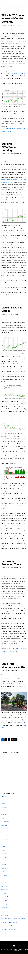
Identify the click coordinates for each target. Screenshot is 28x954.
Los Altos (3, 832)
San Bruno (4, 875)
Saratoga (3, 893)
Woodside (4, 907)
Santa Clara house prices (9, 179)
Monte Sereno (5, 854)
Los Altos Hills (5, 836)
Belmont (3, 800)
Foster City (4, 825)
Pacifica (3, 864)
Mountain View (5, 857)
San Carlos (4, 879)
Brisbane (3, 803)
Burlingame (4, 807)
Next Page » (14, 739)
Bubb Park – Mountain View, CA (13, 665)
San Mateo (4, 886)
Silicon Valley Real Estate (10, 3)
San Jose (3, 882)
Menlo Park (4, 843)
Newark (3, 861)
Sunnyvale (4, 900)
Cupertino (4, 814)
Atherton (3, 796)
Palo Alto (3, 868)
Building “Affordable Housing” (8, 147)
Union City (4, 904)
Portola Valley (5, 871)
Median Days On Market (11, 309)
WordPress (12, 950)
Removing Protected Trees (11, 562)
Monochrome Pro (13, 949)
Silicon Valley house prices (15, 71)
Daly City (3, 818)
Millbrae (3, 846)
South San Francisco (6, 897)
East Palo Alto (5, 821)
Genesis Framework (23, 949)
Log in (17, 950)
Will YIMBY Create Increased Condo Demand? (12, 18)
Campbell (3, 810)
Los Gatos (4, 839)
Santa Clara (4, 889)
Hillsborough (4, 828)
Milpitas (3, 850)
